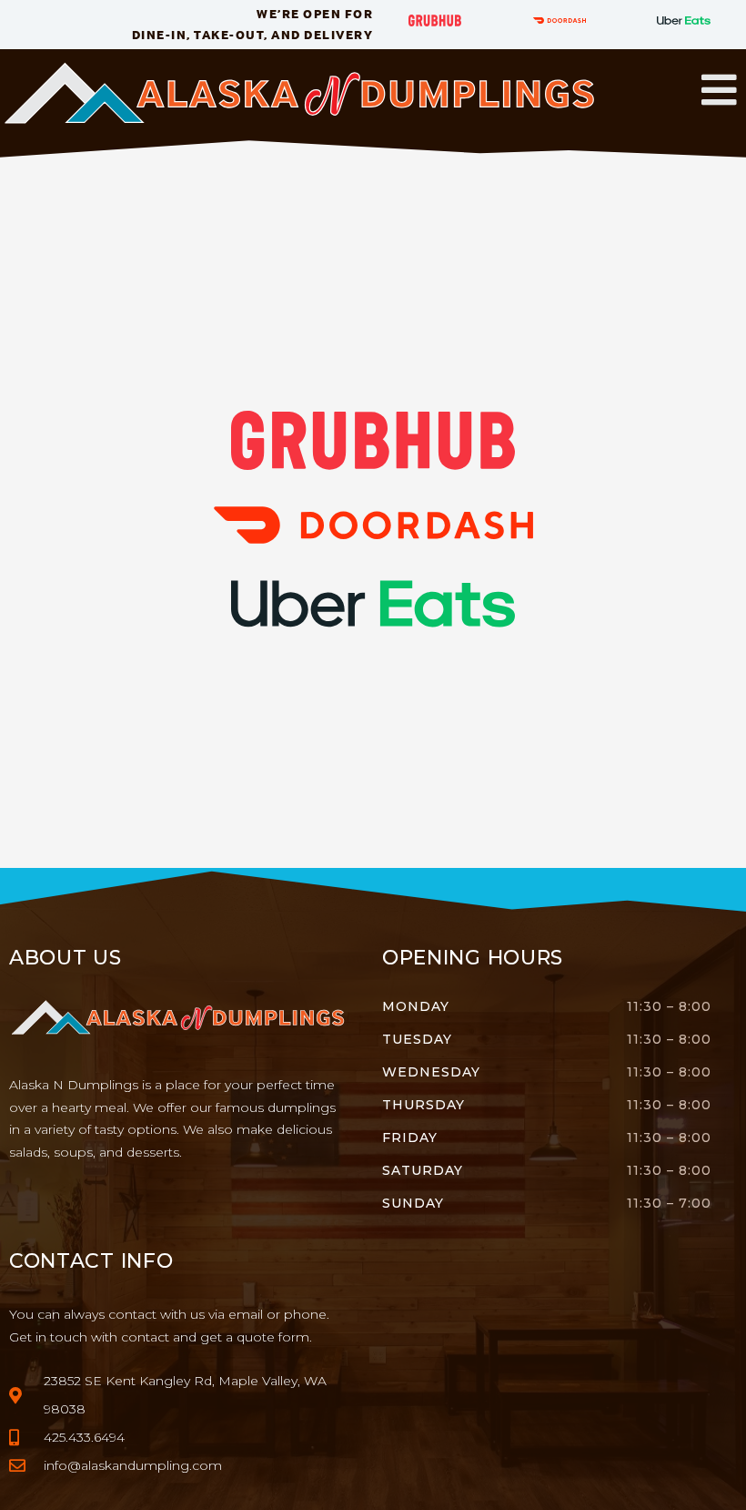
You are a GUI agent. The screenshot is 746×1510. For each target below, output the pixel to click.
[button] (719, 90)
